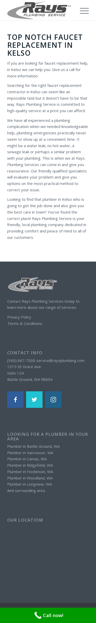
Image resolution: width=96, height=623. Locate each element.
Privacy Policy (19, 317)
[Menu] (82, 10)
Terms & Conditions (24, 323)
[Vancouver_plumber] (39, 10)
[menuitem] (82, 10)
